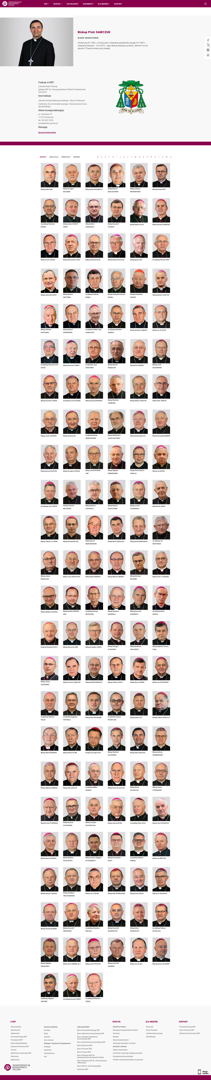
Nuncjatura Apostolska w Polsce (125, 1030)
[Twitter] (208, 45)
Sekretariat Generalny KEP (21, 1053)
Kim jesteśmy (16, 1027)
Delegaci (47, 1047)
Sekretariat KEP (83, 1027)
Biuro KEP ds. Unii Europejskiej (89, 1066)
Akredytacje (150, 1037)
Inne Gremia (48, 1040)
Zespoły (47, 1037)
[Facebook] (208, 40)
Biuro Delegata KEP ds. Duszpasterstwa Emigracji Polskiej (90, 1056)
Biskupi (116, 1037)
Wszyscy (43, 157)
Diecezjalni (53, 157)
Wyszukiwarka (205, 4)
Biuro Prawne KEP (84, 1052)
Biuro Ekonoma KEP (84, 1045)
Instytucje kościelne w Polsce (124, 1043)
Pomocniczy (65, 157)
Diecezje (116, 1033)
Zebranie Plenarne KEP (20, 1046)
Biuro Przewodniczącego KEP (88, 1030)
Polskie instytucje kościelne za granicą (128, 1060)
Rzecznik (149, 1027)
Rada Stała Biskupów (19, 1043)
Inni (45, 1056)
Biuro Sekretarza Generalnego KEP (90, 1033)
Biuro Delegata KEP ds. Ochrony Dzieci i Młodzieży (92, 1062)
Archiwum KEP (82, 1069)
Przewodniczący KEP (19, 1037)
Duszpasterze (49, 1053)
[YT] (208, 54)
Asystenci (48, 1050)
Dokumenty (15, 1033)
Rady (46, 1033)
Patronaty (14, 1056)
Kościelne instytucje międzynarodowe (127, 1053)
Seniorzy (76, 157)
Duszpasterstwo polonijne (123, 1056)
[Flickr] (208, 50)
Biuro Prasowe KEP (84, 1049)
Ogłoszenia (15, 1060)
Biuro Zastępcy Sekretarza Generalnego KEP (87, 1038)
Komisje (47, 1030)
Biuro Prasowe (151, 1030)
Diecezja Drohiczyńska (47, 132)
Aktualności (15, 1030)
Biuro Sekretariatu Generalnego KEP (91, 1042)
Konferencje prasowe (154, 1033)
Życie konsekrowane (121, 1040)
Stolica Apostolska (120, 1050)
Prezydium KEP (17, 1040)
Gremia (13, 1050)
